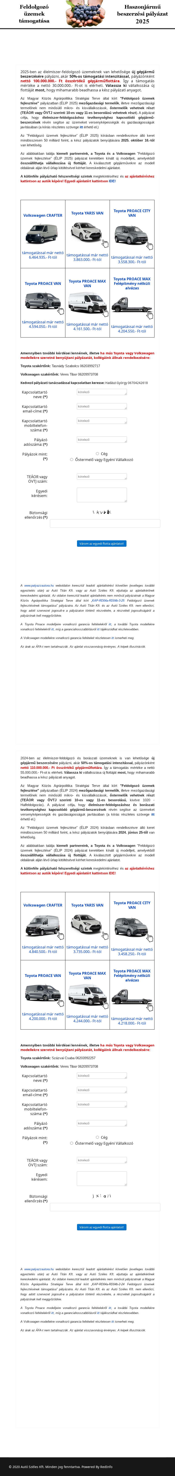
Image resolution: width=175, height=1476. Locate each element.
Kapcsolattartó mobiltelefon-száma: (34, 425)
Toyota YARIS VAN (87, 213)
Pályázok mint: (34, 456)
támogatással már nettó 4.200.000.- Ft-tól (43, 1016)
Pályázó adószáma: (35, 442)
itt (110, 624)
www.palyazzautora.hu (39, 585)
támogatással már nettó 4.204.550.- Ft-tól (132, 329)
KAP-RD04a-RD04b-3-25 (108, 600)
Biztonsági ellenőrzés (36, 515)
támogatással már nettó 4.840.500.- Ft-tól (43, 949)
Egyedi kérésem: (39, 493)
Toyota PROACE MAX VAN (87, 283)
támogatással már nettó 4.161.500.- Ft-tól (87, 326)
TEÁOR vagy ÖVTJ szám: (37, 479)
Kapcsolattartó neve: (34, 394)
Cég (104, 453)
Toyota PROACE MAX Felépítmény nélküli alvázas (132, 283)
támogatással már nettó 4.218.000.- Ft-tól (132, 1021)
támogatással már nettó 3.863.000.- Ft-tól (87, 257)
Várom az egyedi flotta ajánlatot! (102, 543)
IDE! (112, 181)
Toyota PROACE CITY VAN (132, 213)
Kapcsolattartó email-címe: (34, 408)
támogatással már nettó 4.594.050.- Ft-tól (43, 324)
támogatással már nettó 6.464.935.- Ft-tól (43, 255)
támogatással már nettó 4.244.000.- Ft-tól (87, 1018)
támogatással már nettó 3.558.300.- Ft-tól (132, 259)
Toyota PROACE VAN (43, 283)
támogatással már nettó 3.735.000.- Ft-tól (87, 949)
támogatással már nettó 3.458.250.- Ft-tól (132, 951)
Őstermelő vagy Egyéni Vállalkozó (103, 459)
